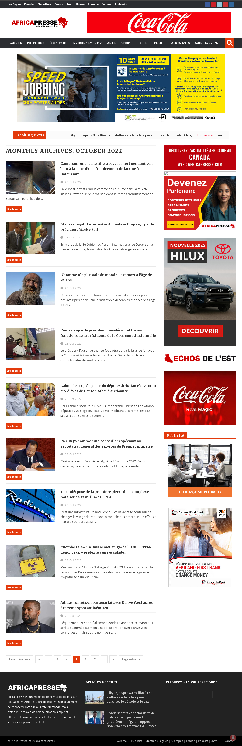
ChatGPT (216, 741)
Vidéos (106, 4)
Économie (57, 43)
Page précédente (19, 659)
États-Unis (44, 4)
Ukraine (93, 4)
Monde (16, 43)
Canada (29, 4)
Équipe (191, 741)
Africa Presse (19, 741)
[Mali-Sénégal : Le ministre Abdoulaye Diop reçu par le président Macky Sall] (30, 238)
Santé (110, 43)
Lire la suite (14, 209)
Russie (80, 4)
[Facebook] (207, 4)
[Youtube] (225, 4)
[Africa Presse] (39, 22)
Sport (126, 43)
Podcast (203, 741)
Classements (179, 43)
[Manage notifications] (233, 738)
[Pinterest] (213, 4)
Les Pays (13, 4)
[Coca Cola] (159, 22)
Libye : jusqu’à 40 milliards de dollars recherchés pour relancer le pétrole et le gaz (105, 135)
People (142, 43)
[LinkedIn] (219, 4)
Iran (69, 4)
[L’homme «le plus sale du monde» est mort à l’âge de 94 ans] (30, 288)
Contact (229, 741)
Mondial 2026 (206, 43)
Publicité (137, 741)
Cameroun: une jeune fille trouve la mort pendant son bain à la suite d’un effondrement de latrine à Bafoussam (106, 168)
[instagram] (231, 4)
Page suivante (131, 659)
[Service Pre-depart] (121, 121)
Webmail (122, 741)
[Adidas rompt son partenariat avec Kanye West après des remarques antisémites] (30, 616)
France (59, 4)
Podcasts (121, 4)
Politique (35, 43)
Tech (158, 43)
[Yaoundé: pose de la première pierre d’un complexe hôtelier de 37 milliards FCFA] (30, 505)
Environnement (85, 43)
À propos (177, 741)
